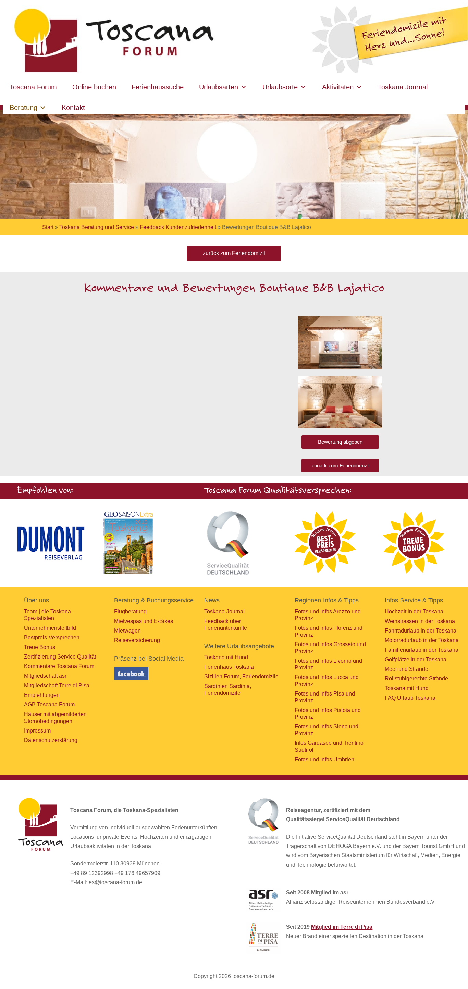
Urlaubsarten (218, 87)
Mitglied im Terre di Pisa (341, 927)
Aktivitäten (338, 87)
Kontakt (73, 107)
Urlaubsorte (280, 87)
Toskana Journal (403, 87)
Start (47, 227)
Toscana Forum (33, 87)
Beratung (23, 107)
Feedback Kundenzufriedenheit (178, 227)
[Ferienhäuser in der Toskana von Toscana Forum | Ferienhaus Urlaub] (112, 40)
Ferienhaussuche (158, 87)
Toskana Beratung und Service (96, 227)
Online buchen (94, 87)
